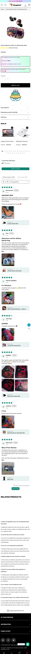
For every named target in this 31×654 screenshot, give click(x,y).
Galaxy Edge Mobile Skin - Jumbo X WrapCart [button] (16, 309)
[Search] (5, 5)
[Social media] (29, 328)
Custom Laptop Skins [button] (12, 223)
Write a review (15, 169)
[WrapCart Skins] (15, 5)
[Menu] (2, 5)
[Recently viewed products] (29, 325)
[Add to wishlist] (12, 128)
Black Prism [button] (10, 479)
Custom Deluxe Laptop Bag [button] (14, 270)
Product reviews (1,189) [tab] (9, 177)
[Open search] (3, 181)
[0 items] (29, 5)
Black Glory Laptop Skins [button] (13, 396)
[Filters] (8, 181)
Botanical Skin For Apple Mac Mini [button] (16, 432)
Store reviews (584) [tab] (22, 177)
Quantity (3, 76)
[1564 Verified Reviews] (15, 101)
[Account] (11, 653)
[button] (29, 332)
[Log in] (25, 5)
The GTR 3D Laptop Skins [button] (13, 345)
